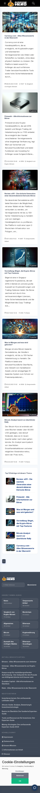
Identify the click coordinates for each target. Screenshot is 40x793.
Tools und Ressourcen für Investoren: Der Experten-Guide (18, 719)
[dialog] (20, 771)
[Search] (33, 3)
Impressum (8, 737)
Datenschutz (8, 741)
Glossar (6, 754)
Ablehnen (20, 775)
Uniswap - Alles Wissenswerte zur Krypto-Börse (19, 667)
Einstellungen (19, 771)
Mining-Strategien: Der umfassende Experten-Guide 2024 (16, 726)
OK (20, 781)
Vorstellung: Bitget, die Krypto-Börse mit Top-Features (25, 523)
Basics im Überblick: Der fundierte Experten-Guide (19, 712)
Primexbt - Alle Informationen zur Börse (24, 499)
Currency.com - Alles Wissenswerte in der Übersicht (25, 548)
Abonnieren (31, 585)
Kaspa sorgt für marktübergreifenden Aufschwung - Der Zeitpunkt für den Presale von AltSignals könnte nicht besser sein (19, 675)
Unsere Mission (9, 745)
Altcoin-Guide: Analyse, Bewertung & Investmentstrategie (16, 706)
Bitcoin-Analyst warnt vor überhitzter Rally (23, 536)
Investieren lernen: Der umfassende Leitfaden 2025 (16, 699)
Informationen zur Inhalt (13, 750)
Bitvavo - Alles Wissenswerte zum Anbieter (19, 662)
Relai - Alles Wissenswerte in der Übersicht (19, 688)
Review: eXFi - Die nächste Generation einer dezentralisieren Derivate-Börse (20, 195)
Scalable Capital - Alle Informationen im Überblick (18, 682)
